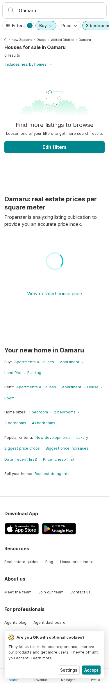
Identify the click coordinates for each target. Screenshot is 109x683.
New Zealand (21, 40)
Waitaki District (62, 40)
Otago (41, 40)
